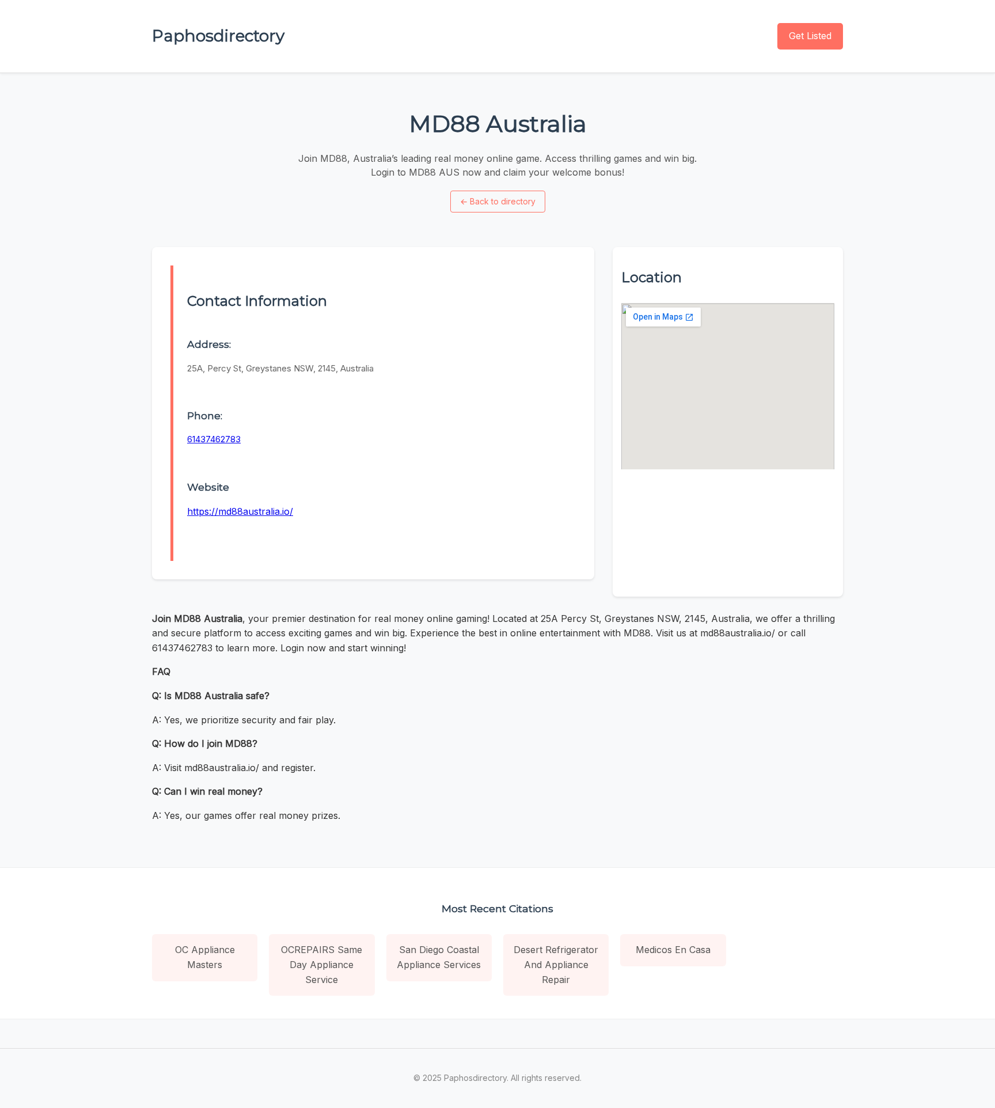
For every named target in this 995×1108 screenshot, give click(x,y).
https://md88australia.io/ (240, 511)
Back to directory (498, 201)
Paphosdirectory (218, 35)
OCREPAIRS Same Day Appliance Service (321, 964)
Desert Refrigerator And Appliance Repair (556, 964)
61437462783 (214, 439)
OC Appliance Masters (205, 957)
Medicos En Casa (673, 949)
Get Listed (810, 35)
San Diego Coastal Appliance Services (439, 957)
